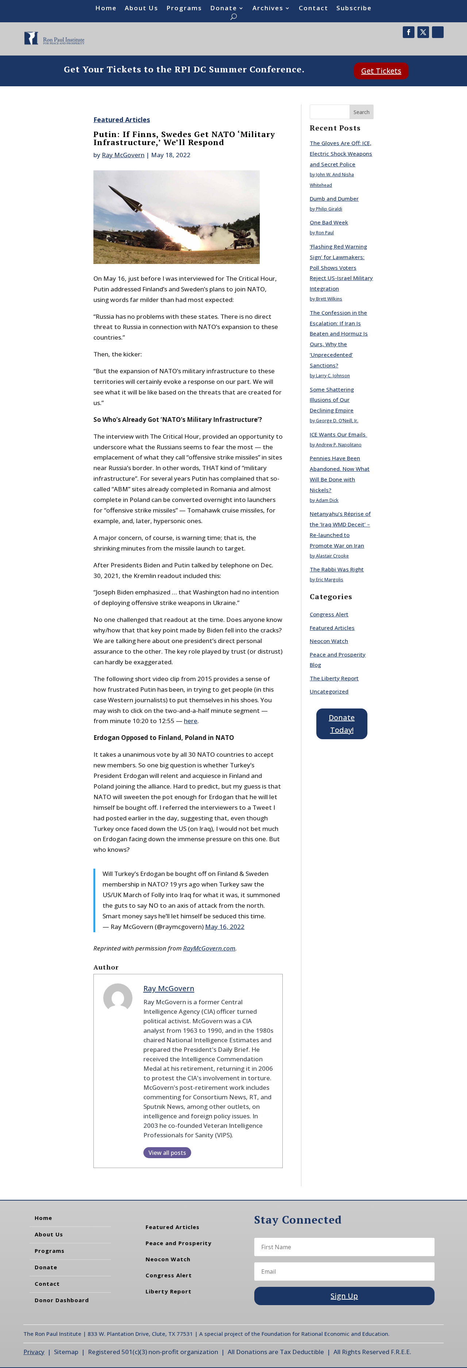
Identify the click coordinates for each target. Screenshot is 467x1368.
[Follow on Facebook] (408, 32)
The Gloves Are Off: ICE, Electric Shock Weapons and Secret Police (341, 153)
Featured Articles (121, 119)
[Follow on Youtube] (438, 32)
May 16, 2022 (224, 926)
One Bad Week (329, 222)
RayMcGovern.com (209, 948)
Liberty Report (169, 1291)
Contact (313, 8)
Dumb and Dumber (334, 198)
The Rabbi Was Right (337, 569)
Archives (267, 8)
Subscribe (354, 8)
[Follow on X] (423, 32)
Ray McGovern (123, 155)
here (190, 721)
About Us (141, 8)
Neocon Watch (329, 641)
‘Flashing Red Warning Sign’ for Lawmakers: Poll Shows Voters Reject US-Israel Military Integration (341, 267)
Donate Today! (342, 724)
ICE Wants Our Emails (338, 434)
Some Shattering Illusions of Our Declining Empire (332, 400)
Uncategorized (329, 691)
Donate (223, 8)
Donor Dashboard (62, 1300)
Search (362, 112)
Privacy (34, 1352)
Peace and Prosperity (179, 1243)
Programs (184, 8)
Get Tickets (381, 71)
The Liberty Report (334, 678)
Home (106, 8)
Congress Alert (329, 614)
